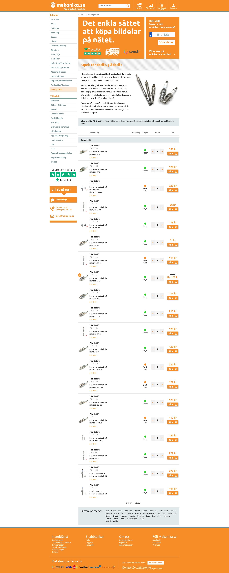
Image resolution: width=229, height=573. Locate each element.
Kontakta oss (57, 540)
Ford (166, 511)
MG (159, 513)
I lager (145, 153)
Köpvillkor (123, 542)
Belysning (55, 33)
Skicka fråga (61, 200)
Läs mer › (93, 157)
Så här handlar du (59, 547)
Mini (164, 513)
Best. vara (145, 189)
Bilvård (54, 109)
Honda (172, 511)
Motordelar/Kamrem (60, 67)
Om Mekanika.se (126, 540)
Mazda (138, 513)
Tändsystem (56, 89)
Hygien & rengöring (59, 136)
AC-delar (55, 19)
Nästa (137, 503)
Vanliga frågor (58, 550)
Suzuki (108, 519)
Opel (115, 516)
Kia (122, 513)
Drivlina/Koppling (58, 46)
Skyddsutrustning (58, 157)
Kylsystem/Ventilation (60, 63)
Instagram (157, 542)
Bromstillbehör (57, 114)
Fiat (161, 511)
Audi (107, 511)
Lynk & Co (129, 513)
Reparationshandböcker (61, 81)
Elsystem (55, 50)
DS (156, 511)
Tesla (115, 519)
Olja (53, 149)
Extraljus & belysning (60, 127)
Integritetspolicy (126, 545)
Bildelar (54, 15)
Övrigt (54, 162)
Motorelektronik (58, 72)
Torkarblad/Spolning (60, 85)
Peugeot (123, 516)
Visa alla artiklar (112, 521)
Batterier (55, 28)
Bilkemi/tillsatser (58, 105)
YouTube (156, 545)
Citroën (137, 511)
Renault (140, 516)
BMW (113, 511)
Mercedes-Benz (149, 513)
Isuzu (116, 513)
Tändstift (94, 145)
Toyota (122, 519)
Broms (54, 37)
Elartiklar (55, 122)
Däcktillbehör (57, 118)
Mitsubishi (172, 513)
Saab (148, 516)
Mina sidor (90, 545)
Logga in (89, 542)
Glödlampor (56, 131)
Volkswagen (132, 519)
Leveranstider (58, 545)
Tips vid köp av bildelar (61, 542)
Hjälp (88, 540)
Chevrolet (128, 511)
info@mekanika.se (65, 216)
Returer (55, 552)
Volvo (141, 519)
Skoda (159, 516)
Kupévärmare (57, 140)
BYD (120, 511)
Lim (52, 144)
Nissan (108, 516)
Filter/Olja (55, 54)
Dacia (151, 511)
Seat (153, 516)
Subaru (167, 516)
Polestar (132, 516)
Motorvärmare (57, 76)
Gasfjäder (55, 59)
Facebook (156, 540)
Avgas (53, 24)
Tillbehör (55, 96)
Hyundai (109, 513)
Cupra (144, 511)
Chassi (53, 41)
